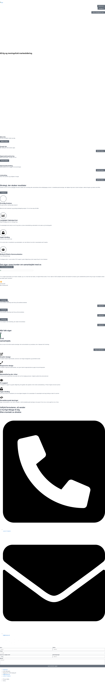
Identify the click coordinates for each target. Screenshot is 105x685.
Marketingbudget (55, 654)
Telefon (53, 647)
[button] (4, 300)
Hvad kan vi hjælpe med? (5, 654)
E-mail (1, 651)
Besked (1, 658)
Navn (1, 647)
